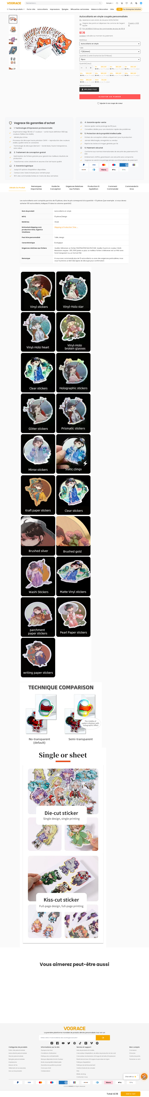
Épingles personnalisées (17, 1059)
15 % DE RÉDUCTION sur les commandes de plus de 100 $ (103, 29)
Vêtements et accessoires (17, 1068)
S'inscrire (132, 1053)
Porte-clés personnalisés (17, 1050)
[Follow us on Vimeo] (91, 1043)
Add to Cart (130, 1094)
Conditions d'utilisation (48, 1053)
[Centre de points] (136, 3)
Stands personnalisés (16, 1056)
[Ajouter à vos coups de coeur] (37, 1000)
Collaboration (45, 1071)
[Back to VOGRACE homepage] (74, 1028)
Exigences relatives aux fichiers (74, 187)
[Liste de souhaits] (127, 3)
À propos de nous (47, 1050)
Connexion (133, 1050)
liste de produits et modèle (85, 1050)
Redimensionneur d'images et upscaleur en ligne (93, 1059)
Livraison (82, 36)
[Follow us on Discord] (97, 1043)
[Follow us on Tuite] (68, 1043)
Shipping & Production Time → (66, 227)
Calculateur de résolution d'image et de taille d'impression (96, 1056)
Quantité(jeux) (85, 63)
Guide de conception (55, 187)
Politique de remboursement (86, 1065)
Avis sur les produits (15, 1071)
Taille (81, 48)
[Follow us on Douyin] (80, 1043)
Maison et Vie (13, 1065)
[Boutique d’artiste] (141, 3)
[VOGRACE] (14, 3)
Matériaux (83, 40)
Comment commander (112, 187)
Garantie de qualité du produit (51, 1065)
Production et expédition (93, 187)
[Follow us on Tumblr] (85, 1043)
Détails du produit (17, 187)
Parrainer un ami (134, 1059)
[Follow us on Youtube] (63, 1043)
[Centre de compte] (131, 3)
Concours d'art (46, 1068)
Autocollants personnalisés (18, 1053)
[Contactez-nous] (117, 3)
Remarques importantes (36, 187)
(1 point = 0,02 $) (133, 24)
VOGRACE (71, 1086)
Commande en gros (131, 187)
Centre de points (134, 1056)
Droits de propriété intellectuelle (51, 1062)
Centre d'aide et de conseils (86, 1068)
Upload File (90, 89)
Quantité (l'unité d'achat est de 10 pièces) (95, 56)
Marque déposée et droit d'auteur (52, 1059)
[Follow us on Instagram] (51, 1043)
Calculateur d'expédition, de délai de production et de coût (96, 1053)
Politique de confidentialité (49, 1056)
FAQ (78, 1071)
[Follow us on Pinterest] (74, 1043)
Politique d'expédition (84, 1062)
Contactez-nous (82, 1077)
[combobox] (62, 3)
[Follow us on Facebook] (57, 1043)
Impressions (13, 1062)
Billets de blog (81, 1074)
